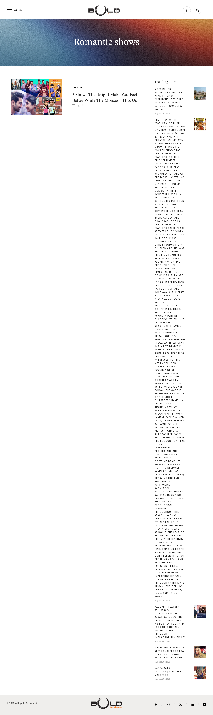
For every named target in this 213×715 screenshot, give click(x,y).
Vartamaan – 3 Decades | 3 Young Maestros (168, 671)
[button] (14, 10)
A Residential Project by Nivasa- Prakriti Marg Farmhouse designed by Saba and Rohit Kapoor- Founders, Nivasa (169, 99)
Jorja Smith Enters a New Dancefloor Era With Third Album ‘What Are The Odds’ (170, 652)
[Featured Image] (36, 97)
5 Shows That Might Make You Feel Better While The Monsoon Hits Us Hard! (104, 100)
